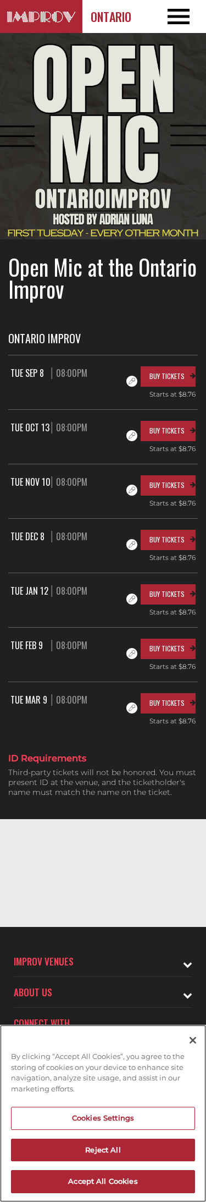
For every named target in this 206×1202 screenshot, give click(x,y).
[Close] (193, 1040)
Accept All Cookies (102, 1181)
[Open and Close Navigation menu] (185, 16)
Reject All (102, 1149)
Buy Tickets (167, 376)
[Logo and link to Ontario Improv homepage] (41, 16)
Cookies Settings (103, 1117)
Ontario (111, 16)
